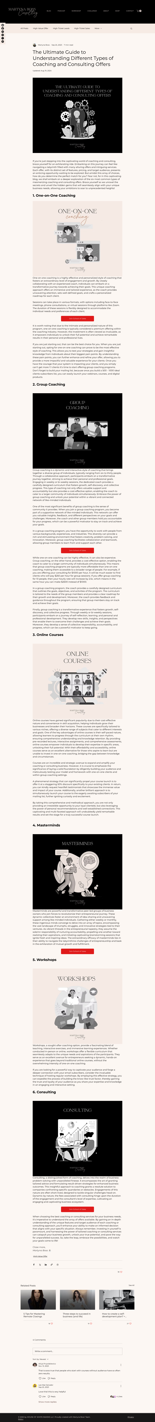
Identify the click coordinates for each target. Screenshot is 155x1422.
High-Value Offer (40, 28)
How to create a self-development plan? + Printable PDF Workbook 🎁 (115, 1315)
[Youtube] (2, 25)
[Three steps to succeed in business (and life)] (77, 1300)
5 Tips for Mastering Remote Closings (34, 1315)
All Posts (24, 28)
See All (131, 1285)
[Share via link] (51, 1264)
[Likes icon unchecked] (40, 1378)
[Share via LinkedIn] (46, 1264)
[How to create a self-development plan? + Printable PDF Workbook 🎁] (116, 1300)
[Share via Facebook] (34, 1264)
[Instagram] (2, 35)
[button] (139, 11)
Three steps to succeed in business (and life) (77, 1315)
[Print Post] (57, 1264)
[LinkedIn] (2, 31)
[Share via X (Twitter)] (40, 1264)
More (97, 28)
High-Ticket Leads (61, 28)
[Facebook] (2, 28)
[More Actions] (120, 1364)
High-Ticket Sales (82, 28)
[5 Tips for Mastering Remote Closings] (38, 1300)
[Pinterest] (2, 41)
